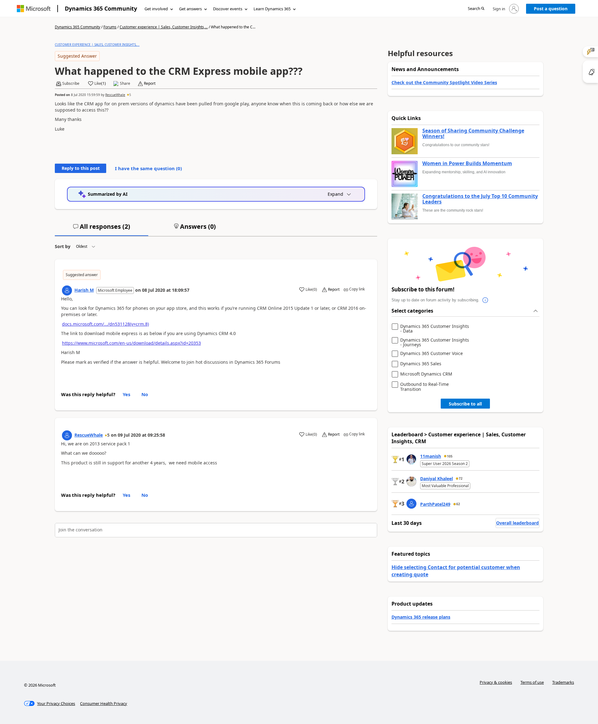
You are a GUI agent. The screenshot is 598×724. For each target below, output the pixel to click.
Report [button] (149, 83)
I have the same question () (148, 168)
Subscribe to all (465, 404)
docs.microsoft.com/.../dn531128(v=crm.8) (105, 324)
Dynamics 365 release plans (421, 617)
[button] (476, 9)
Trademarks (563, 682)
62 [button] (458, 504)
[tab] (101, 229)
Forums (109, 27)
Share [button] (125, 83)
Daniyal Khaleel (436, 479)
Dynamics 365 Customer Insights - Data (434, 328)
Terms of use (532, 682)
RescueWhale (115, 95)
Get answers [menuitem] (190, 9)
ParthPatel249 (435, 504)
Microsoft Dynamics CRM (426, 374)
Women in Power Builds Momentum (467, 163)
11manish (430, 456)
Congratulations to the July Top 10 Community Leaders (480, 199)
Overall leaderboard (517, 523)
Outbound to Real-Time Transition (424, 386)
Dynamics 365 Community (101, 8)
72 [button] (461, 478)
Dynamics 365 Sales (420, 364)
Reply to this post (81, 168)
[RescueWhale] (67, 435)
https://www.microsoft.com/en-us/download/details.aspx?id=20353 (131, 343)
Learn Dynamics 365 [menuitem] (272, 9)
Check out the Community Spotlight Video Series (444, 82)
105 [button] (450, 456)
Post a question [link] (550, 9)
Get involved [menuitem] (156, 9)
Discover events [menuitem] (227, 9)
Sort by (62, 246)
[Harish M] (67, 290)
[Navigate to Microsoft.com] (33, 8)
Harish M (84, 290)
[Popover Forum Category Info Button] (485, 300)
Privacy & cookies (496, 682)
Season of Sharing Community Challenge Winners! (473, 133)
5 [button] (130, 95)
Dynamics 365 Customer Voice (431, 353)
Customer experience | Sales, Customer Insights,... (164, 27)
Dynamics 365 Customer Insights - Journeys (434, 342)
